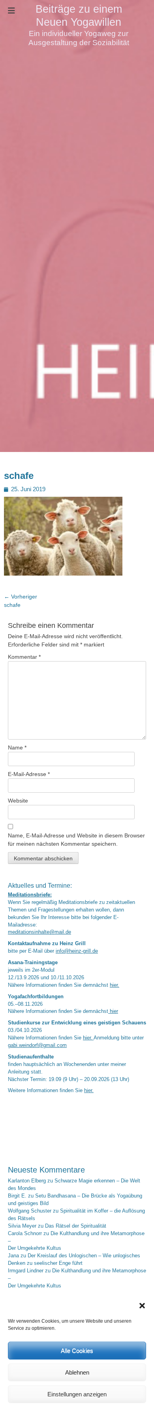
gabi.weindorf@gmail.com (37, 1045)
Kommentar (24, 657)
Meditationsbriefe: (30, 895)
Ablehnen (77, 1372)
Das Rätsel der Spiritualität (75, 1226)
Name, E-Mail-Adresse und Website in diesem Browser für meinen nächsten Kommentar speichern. (76, 839)
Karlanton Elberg (27, 1181)
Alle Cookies (77, 1350)
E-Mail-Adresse (29, 774)
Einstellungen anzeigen (77, 1394)
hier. (114, 985)
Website (18, 800)
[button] (142, 1306)
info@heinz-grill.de (77, 951)
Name (17, 747)
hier (113, 1011)
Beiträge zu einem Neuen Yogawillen (79, 15)
